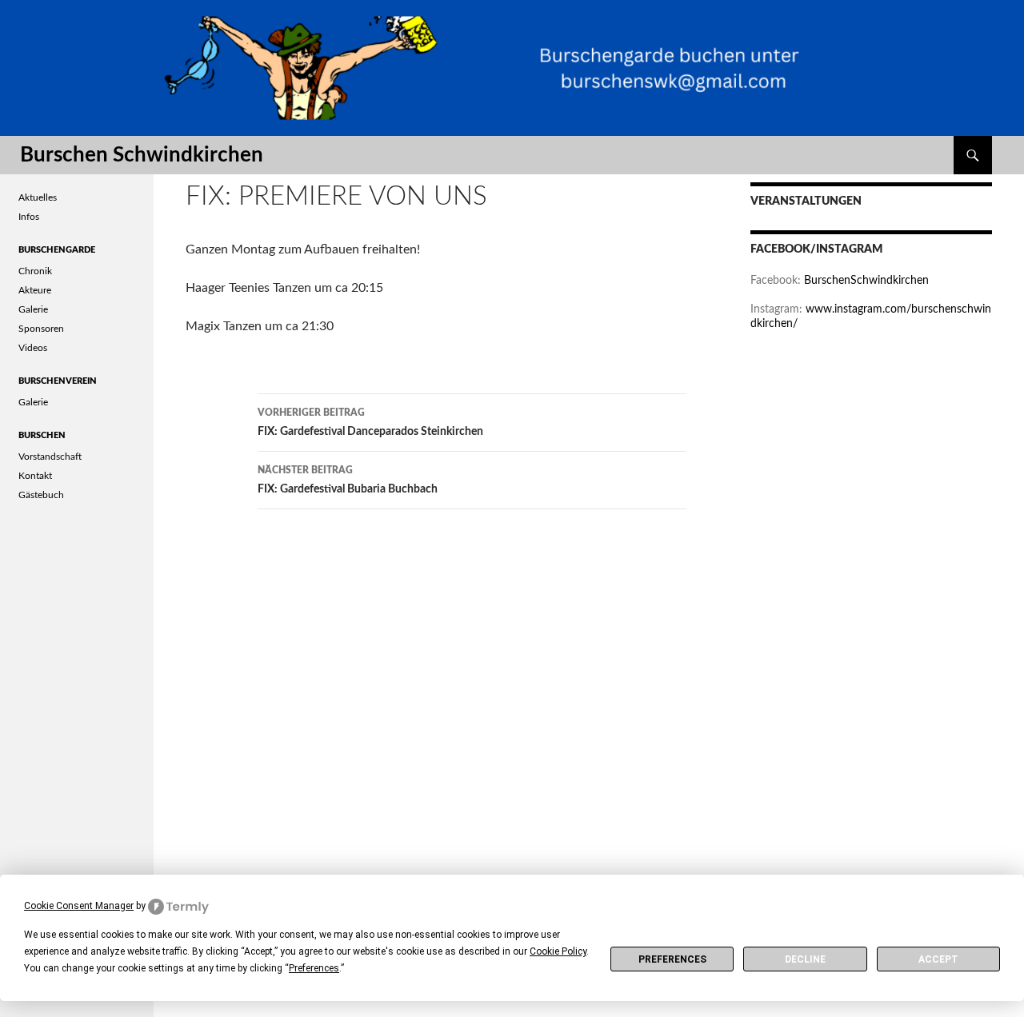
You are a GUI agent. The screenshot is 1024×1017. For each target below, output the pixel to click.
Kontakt (35, 476)
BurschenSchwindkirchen (866, 280)
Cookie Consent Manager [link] (79, 905)
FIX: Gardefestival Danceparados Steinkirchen (370, 422)
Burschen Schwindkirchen (141, 155)
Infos (28, 216)
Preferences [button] (314, 968)
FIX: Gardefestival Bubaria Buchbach (348, 480)
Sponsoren (41, 328)
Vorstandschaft (50, 456)
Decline (805, 959)
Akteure (34, 290)
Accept (938, 959)
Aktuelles (37, 197)
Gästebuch (41, 495)
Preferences (672, 959)
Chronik (35, 271)
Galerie (33, 309)
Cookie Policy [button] (558, 951)
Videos (32, 348)
